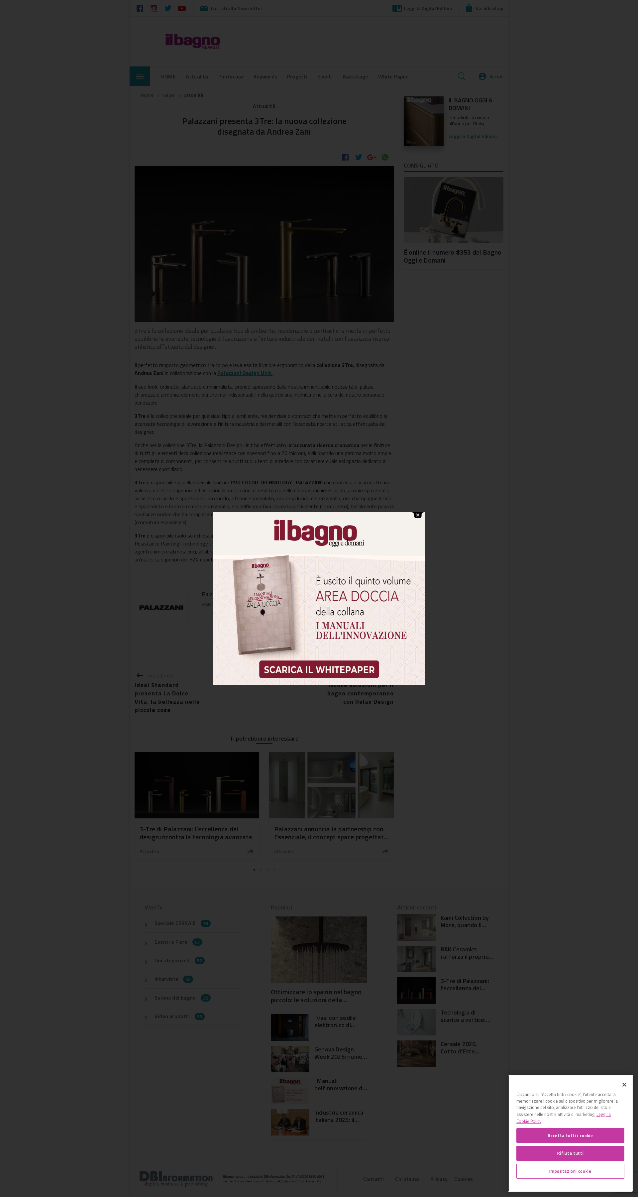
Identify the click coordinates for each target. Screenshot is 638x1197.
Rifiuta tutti (570, 1153)
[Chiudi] (624, 1084)
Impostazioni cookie (570, 1171)
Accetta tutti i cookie (570, 1135)
